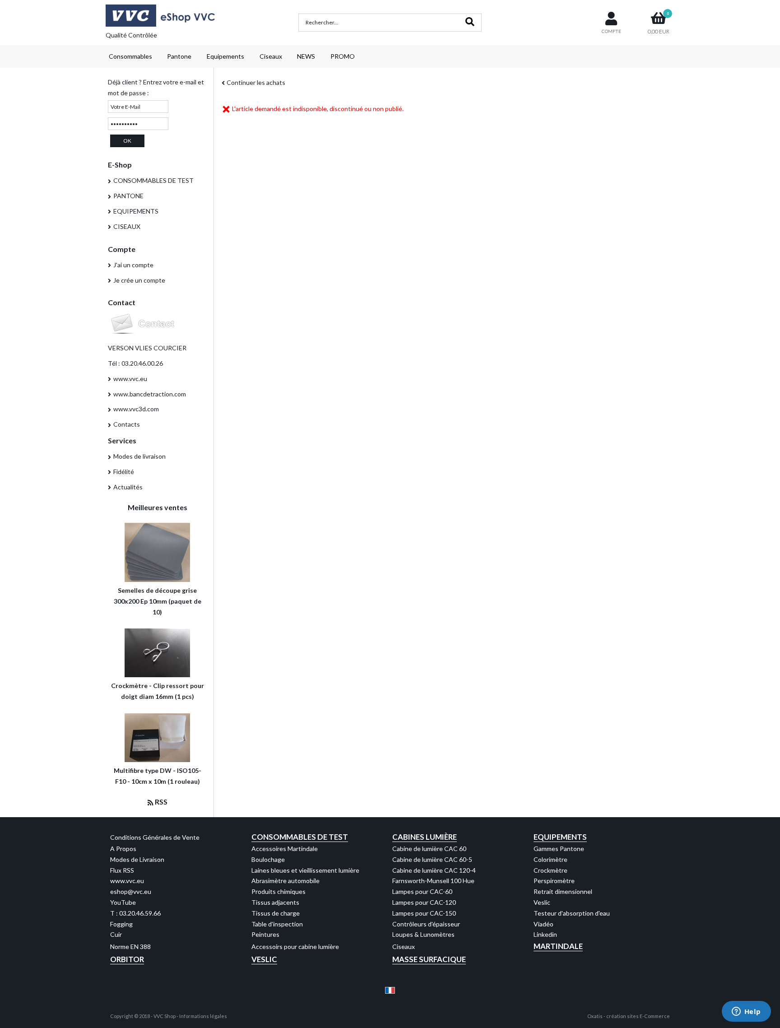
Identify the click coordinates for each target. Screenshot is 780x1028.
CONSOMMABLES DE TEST (153, 180)
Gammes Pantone (559, 848)
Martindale (558, 946)
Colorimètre (550, 859)
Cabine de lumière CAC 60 (429, 848)
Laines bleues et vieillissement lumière (305, 870)
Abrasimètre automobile (285, 880)
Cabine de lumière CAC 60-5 (432, 859)
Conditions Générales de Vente (155, 837)
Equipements (225, 56)
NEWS (306, 56)
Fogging (121, 924)
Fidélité (123, 471)
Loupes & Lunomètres (423, 934)
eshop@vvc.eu (130, 891)
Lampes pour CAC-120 (424, 902)
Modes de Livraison (137, 859)
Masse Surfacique (429, 959)
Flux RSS (122, 870)
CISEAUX (126, 226)
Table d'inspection (277, 924)
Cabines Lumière (424, 837)
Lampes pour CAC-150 (424, 913)
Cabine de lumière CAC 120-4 (434, 870)
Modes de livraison (139, 456)
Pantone (179, 56)
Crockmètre (550, 870)
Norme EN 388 (130, 946)
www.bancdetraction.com (149, 394)
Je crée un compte (139, 280)
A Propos (123, 848)
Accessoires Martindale (284, 848)
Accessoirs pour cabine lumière (295, 946)
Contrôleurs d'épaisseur (426, 924)
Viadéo (543, 924)
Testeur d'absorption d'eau (572, 913)
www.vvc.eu (130, 378)
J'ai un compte (133, 265)
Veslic (542, 902)
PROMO (342, 56)
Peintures (265, 934)
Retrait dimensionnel (563, 891)
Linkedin (545, 934)
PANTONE (128, 196)
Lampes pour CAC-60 (422, 891)
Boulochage (268, 859)
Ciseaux (271, 56)
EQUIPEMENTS (135, 211)
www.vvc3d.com (136, 409)
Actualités (128, 487)
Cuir (116, 934)
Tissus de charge (275, 913)
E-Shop (120, 164)
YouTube (123, 902)
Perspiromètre (554, 880)
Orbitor (127, 959)
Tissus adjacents (275, 902)
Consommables (130, 56)
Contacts (126, 424)
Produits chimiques (278, 891)
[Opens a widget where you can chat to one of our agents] (746, 1012)
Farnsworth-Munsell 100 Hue (433, 880)
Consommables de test (299, 837)
